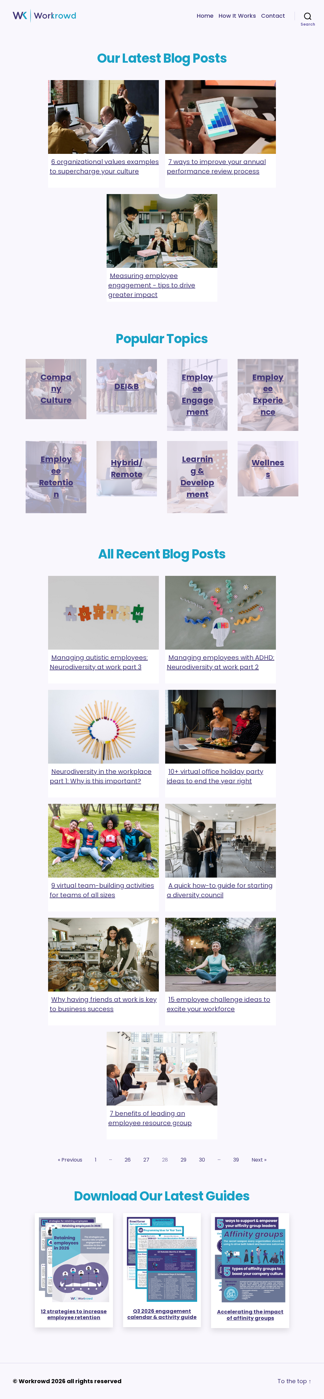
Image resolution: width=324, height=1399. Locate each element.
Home (205, 15)
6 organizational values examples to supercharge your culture (104, 166)
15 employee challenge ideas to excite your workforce (218, 1004)
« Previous (70, 1159)
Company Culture (56, 389)
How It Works (237, 15)
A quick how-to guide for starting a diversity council (220, 890)
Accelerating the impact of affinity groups (250, 1314)
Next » (259, 1159)
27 (146, 1159)
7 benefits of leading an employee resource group (150, 1118)
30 (202, 1159)
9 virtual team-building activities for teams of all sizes (102, 890)
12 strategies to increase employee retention (74, 1314)
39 (236, 1159)
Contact (273, 15)
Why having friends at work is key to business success (103, 1004)
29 (183, 1159)
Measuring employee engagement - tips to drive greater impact (151, 285)
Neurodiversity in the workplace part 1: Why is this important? (101, 776)
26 (128, 1159)
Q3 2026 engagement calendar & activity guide (161, 1314)
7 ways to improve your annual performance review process (216, 166)
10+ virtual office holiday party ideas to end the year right (215, 776)
